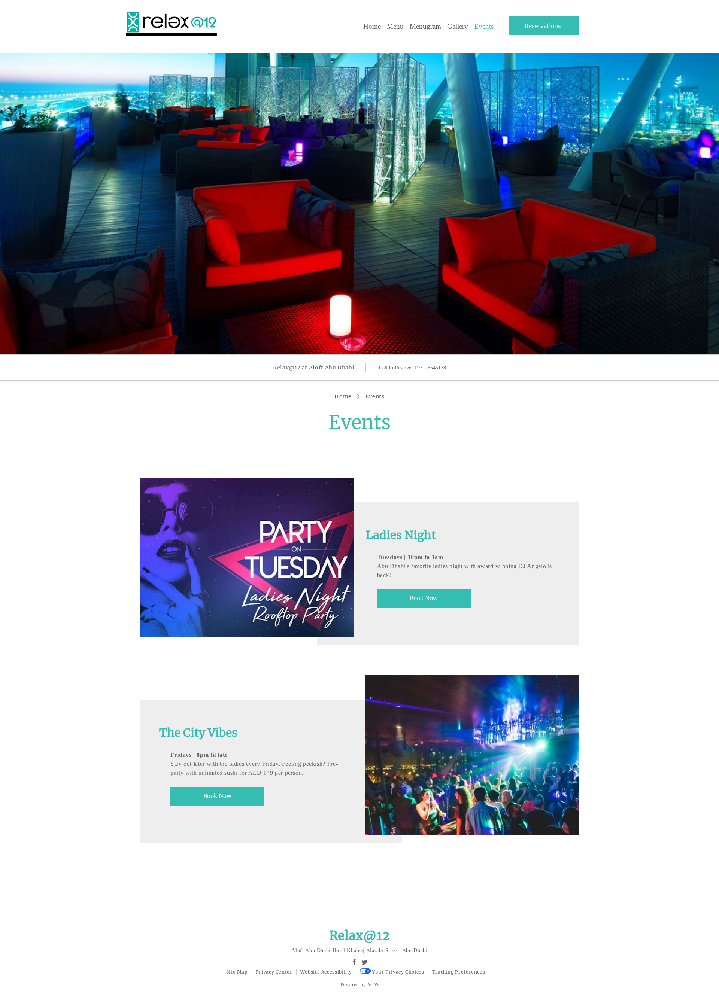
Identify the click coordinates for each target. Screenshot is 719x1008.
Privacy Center (274, 972)
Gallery (457, 26)
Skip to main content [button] (30, 23)
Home (372, 26)
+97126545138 (430, 368)
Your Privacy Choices (397, 972)
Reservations (543, 26)
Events (484, 26)
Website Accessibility (326, 972)
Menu (395, 26)
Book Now (424, 598)
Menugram (425, 26)
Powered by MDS (359, 984)
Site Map (237, 972)
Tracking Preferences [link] (458, 972)
